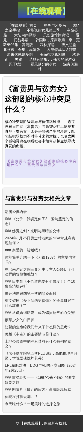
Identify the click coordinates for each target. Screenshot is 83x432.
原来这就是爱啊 (20, 54)
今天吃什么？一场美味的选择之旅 (32, 404)
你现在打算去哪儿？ (21, 397)
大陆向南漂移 (25, 35)
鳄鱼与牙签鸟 (55, 25)
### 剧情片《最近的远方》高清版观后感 (38, 389)
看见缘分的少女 (43, 64)
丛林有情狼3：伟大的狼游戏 (52, 59)
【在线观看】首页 (22, 25)
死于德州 (16, 64)
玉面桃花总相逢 (52, 54)
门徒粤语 (21, 40)
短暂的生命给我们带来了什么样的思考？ (38, 327)
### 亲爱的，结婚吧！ (23, 250)
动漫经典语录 (16, 212)
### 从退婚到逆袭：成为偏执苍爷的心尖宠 (40, 313)
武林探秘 (47, 45)
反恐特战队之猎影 (62, 50)
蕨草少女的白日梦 (19, 320)
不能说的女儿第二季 (43, 30)
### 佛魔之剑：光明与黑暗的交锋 (32, 231)
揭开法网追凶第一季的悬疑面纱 (30, 293)
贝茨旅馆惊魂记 (56, 35)
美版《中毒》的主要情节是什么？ (32, 334)
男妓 (18, 59)
